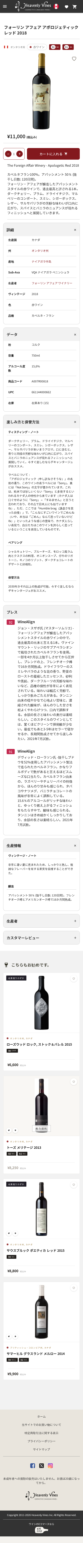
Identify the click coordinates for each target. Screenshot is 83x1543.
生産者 (12, 920)
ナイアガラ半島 (41, 261)
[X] (41, 1465)
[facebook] (32, 1465)
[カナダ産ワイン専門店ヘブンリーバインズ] (41, 6)
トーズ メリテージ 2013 (24, 1147)
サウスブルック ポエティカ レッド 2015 (35, 1250)
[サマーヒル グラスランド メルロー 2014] (41, 1312)
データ (12, 334)
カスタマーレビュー (23, 937)
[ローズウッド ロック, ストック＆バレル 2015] (41, 1003)
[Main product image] (41, 91)
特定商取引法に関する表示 (41, 1433)
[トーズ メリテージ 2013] (41, 1106)
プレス (12, 612)
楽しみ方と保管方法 (23, 421)
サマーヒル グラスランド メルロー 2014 (36, 1354)
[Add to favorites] (74, 58)
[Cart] (74, 6)
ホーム (41, 1416)
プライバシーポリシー (41, 1441)
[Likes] (66, 6)
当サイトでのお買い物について (41, 1425)
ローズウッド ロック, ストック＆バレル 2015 (39, 1044)
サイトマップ (41, 1449)
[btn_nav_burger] (5, 6)
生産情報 (14, 845)
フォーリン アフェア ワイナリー (52, 283)
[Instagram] (50, 1465)
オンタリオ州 (40, 251)
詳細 (10, 229)
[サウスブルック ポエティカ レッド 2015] (41, 1209)
